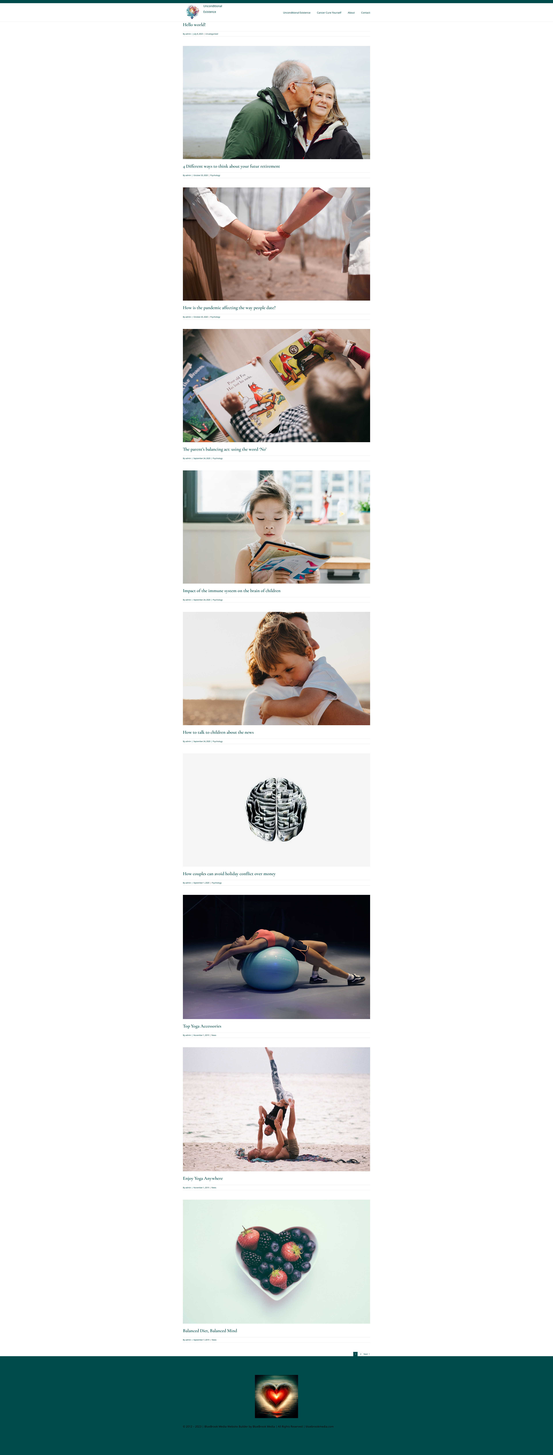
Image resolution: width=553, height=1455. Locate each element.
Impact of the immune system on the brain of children (232, 590)
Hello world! (194, 24)
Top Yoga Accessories (202, 1026)
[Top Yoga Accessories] (276, 957)
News (276, 960)
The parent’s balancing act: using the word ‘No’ (224, 449)
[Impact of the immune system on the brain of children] (276, 527)
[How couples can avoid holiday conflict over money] (276, 810)
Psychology (277, 106)
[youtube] (369, 2)
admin (188, 34)
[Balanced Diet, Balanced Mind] (276, 1262)
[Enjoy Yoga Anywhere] (276, 1109)
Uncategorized (211, 34)
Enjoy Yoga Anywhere (203, 1178)
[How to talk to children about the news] (276, 668)
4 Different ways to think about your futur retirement (231, 166)
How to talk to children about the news (218, 732)
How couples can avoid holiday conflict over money (229, 873)
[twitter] (364, 2)
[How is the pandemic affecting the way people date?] (276, 244)
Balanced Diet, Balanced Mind (210, 1330)
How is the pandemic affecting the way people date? (229, 307)
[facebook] (360, 2)
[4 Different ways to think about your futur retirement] (276, 102)
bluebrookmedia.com (320, 1426)
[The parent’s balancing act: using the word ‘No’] (276, 385)
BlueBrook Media (264, 1426)
